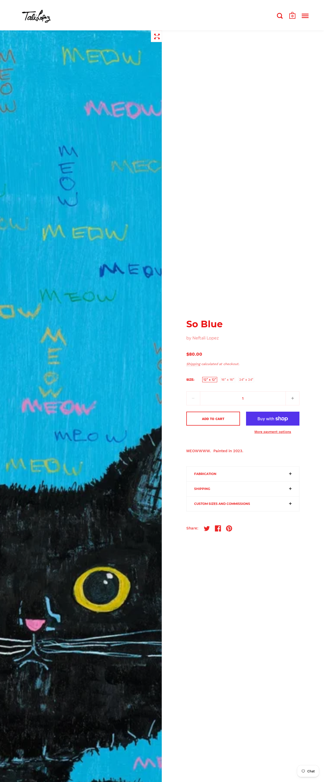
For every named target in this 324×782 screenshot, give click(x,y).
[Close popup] (205, 340)
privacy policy (146, 409)
